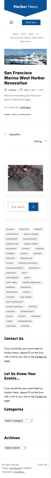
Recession (12, 292)
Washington (25, 321)
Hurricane (26, 258)
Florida (10, 253)
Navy (24, 273)
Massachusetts (14, 268)
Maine (9, 263)
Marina (7, 114)
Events (26, 248)
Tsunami (35, 316)
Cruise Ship (12, 244)
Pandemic (26, 287)
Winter (25, 326)
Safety (27, 292)
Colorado (11, 239)
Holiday (10, 258)
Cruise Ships (31, 244)
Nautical (11, 273)
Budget (38, 229)
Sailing (10, 297)
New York (11, 282)
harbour (12, 90)
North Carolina (32, 282)
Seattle (33, 306)
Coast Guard (31, 234)
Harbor (26, 6)
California (12, 234)
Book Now (31, 22)
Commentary (30, 239)
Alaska (10, 229)
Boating (24, 229)
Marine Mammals (28, 263)
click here (25, 107)
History (38, 253)
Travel (22, 316)
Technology (27, 311)
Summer (10, 311)
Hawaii (24, 253)
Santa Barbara (14, 306)
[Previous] (14, 178)
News (41, 90)
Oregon (10, 287)
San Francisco (24, 114)
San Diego (26, 297)
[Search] (33, 207)
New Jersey (12, 277)
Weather (11, 326)
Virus (9, 321)
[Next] (37, 178)
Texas (9, 316)
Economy (11, 248)
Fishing (39, 248)
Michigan (34, 268)
